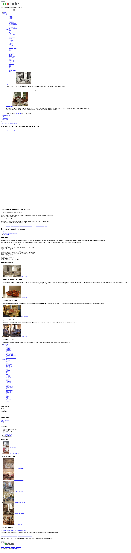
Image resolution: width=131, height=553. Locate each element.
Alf (9, 32)
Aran (10, 33)
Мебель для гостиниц (14, 28)
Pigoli (10, 59)
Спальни (11, 17)
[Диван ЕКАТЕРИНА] (8, 468)
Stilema (10, 67)
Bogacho (11, 43)
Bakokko (11, 40)
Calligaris (11, 45)
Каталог (5, 13)
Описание (5, 231)
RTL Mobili (11, 61)
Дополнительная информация (10, 233)
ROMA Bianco (25, 90)
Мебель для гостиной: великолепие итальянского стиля (13, 530)
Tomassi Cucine (12, 70)
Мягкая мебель (12, 23)
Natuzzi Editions (12, 57)
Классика (29, 226)
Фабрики (8, 29)
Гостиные (11, 18)
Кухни (10, 16)
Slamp (10, 66)
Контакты (5, 119)
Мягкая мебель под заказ (41, 226)
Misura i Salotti (12, 56)
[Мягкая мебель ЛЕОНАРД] (8, 502)
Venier (10, 71)
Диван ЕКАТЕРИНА (19, 468)
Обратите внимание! (11, 84)
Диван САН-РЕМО (18, 480)
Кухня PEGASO (18, 524)
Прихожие (11, 22)
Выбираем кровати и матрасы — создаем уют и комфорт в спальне (16, 536)
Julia (10, 50)
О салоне (5, 118)
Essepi (10, 49)
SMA (10, 65)
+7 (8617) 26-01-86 (5, 123)
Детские (11, 19)
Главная (5, 12)
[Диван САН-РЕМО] (8, 480)
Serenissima (11, 64)
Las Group (11, 51)
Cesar (10, 44)
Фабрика (7, 130)
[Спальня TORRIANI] (8, 513)
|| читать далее (4, 534)
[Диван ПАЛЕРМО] (8, 491)
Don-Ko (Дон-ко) (13, 48)
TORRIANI (18, 113)
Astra (10, 39)
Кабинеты (11, 21)
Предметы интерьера (13, 25)
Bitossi (10, 41)
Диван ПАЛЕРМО (18, 491)
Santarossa (11, 62)
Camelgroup (11, 46)
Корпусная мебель (13, 24)
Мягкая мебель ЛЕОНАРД (20, 502)
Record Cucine (12, 60)
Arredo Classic (12, 34)
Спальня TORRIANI (19, 513)
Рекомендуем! (9, 106)
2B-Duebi (11, 30)
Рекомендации (6, 115)
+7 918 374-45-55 (13, 123)
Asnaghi (10, 38)
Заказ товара (6, 234)
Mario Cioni (11, 53)
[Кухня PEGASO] (8, 524)
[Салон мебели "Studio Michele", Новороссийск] (10, 5)
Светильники (12, 27)
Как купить (6, 116)
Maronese (11, 54)
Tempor (10, 69)
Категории (8, 14)
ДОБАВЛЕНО (24, 276)
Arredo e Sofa (12, 37)
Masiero (10, 55)
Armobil (10, 35)
